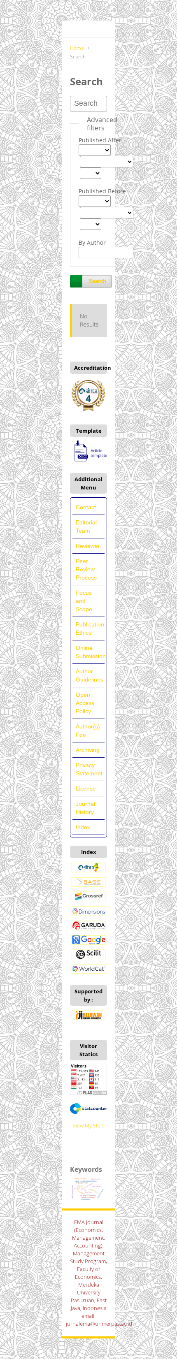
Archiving (88, 750)
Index (83, 827)
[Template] (88, 460)
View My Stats (88, 1125)
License (86, 788)
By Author (92, 242)
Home (77, 47)
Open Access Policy (85, 702)
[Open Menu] (70, 29)
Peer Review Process (86, 569)
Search (97, 281)
